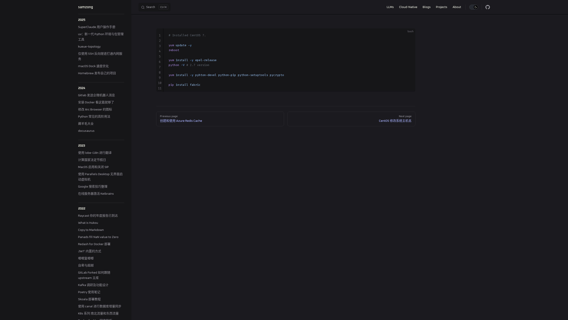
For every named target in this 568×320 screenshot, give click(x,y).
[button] (101, 20)
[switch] (473, 7)
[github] (488, 7)
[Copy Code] (408, 35)
